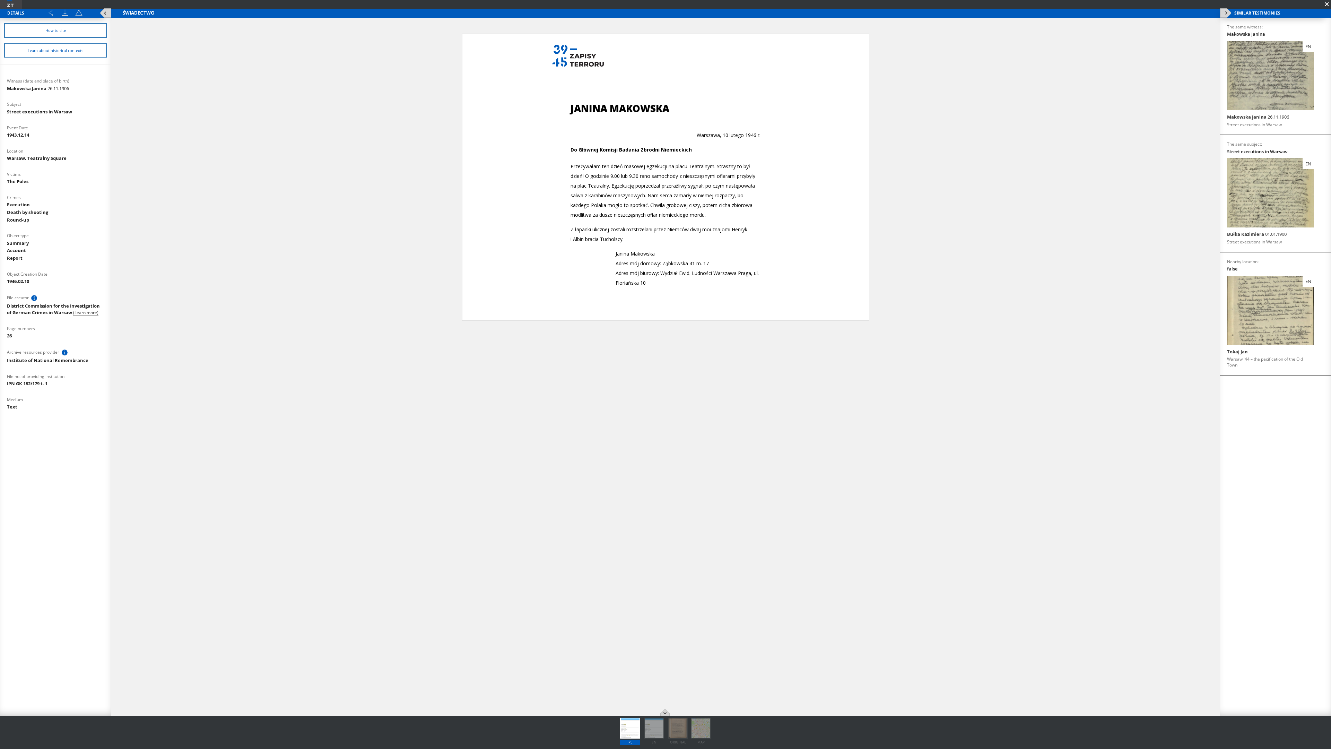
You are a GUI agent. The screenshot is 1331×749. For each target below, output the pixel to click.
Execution (18, 204)
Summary (18, 243)
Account (16, 250)
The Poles (17, 181)
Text (12, 407)
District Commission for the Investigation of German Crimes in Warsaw (53, 309)
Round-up (18, 220)
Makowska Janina (38, 88)
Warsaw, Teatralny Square (37, 158)
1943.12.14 (18, 135)
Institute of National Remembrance (47, 360)
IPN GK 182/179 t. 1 (27, 383)
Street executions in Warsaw (39, 112)
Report (15, 258)
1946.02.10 (18, 281)
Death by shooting (27, 212)
